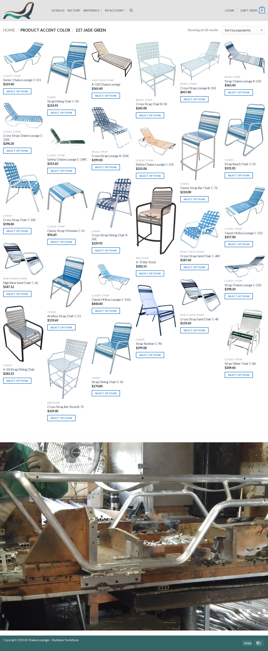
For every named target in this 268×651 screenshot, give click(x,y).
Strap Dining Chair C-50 (63, 101)
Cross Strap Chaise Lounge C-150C (23, 137)
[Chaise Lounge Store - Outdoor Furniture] (24, 10)
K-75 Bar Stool (146, 262)
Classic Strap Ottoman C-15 (66, 231)
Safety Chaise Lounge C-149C (67, 159)
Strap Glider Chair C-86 (240, 363)
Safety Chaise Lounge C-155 (155, 164)
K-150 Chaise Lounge (106, 84)
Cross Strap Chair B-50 (151, 104)
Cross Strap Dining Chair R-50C (110, 237)
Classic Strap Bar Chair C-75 (199, 188)
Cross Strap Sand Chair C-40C (200, 256)
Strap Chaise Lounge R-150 (243, 81)
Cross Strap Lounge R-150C (110, 156)
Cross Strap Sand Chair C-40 (199, 319)
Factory (74, 10)
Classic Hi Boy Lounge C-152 (244, 233)
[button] (229, 10)
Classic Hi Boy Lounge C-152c (111, 299)
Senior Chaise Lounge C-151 (22, 80)
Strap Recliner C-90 (149, 343)
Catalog (57, 10)
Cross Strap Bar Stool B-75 (65, 407)
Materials (91, 10)
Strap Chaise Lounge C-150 (243, 285)
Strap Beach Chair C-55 (240, 164)
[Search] (131, 10)
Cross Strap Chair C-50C (19, 220)
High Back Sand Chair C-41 (20, 283)
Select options (17, 91)
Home (9, 30)
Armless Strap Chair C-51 (64, 316)
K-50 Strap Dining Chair (19, 369)
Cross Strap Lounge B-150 (198, 88)
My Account (114, 10)
